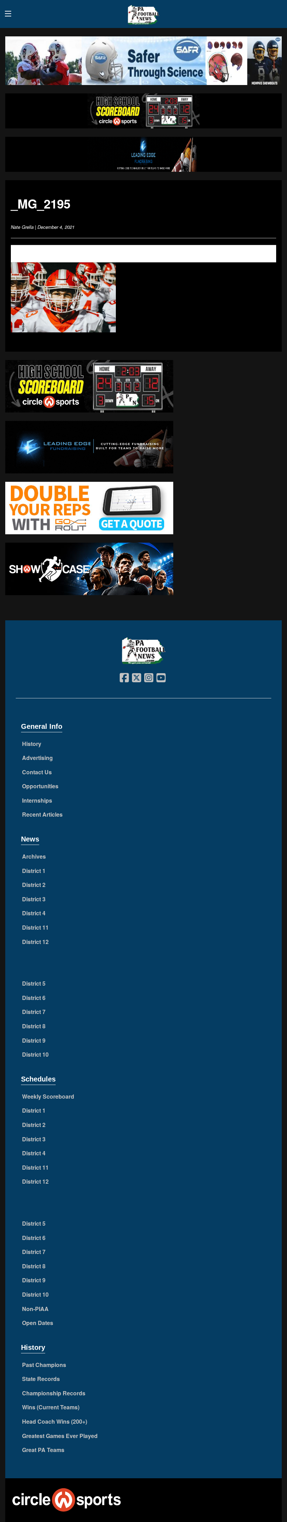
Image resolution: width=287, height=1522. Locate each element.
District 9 (34, 1040)
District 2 (34, 885)
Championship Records (53, 1393)
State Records (41, 1379)
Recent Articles (42, 814)
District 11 (35, 927)
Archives (34, 856)
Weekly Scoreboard (48, 1096)
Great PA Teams (43, 1450)
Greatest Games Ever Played (60, 1436)
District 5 (34, 983)
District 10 (35, 1054)
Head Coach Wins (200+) (54, 1421)
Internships (37, 800)
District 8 (34, 1026)
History (31, 744)
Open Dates (37, 1323)
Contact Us (37, 772)
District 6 (34, 998)
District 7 (34, 1012)
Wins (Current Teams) (50, 1407)
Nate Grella (22, 227)
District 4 (34, 913)
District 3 (34, 899)
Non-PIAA (35, 1309)
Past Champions (44, 1365)
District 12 (35, 942)
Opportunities (40, 786)
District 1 (34, 871)
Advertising (37, 758)
